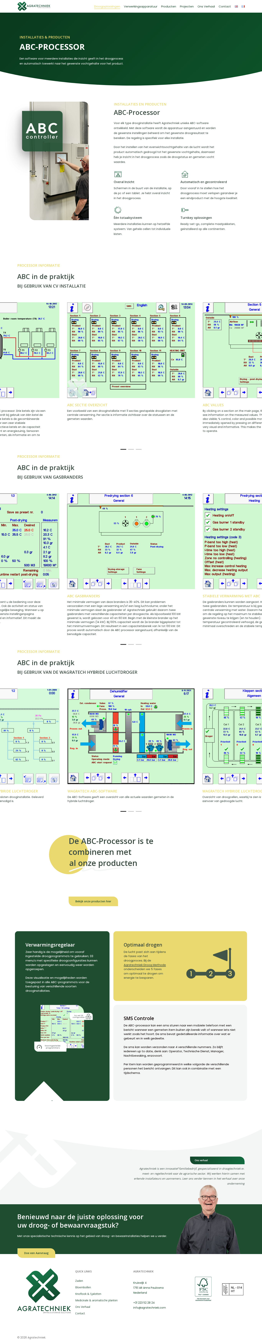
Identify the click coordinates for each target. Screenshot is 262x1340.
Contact (80, 1313)
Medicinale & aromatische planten (96, 1300)
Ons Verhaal (82, 1307)
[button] (93, 901)
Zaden (79, 1281)
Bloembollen (83, 1287)
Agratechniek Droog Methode (145, 965)
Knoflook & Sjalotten (88, 1294)
